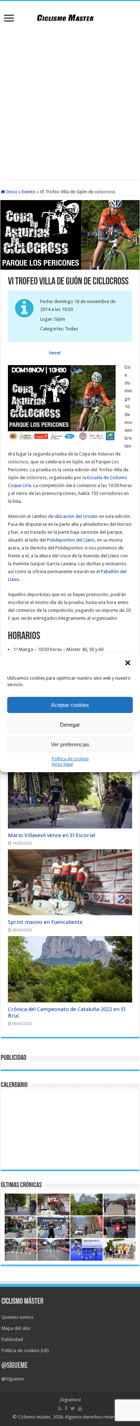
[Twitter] (73, 1408)
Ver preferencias (70, 744)
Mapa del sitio (16, 1328)
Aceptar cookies (70, 705)
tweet (55, 352)
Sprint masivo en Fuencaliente (45, 922)
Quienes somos (17, 1317)
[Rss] (59, 1408)
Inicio (11, 191)
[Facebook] (66, 1408)
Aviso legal (62, 764)
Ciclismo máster (34, 1417)
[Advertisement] (70, 103)
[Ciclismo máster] (70, 16)
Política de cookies (70, 758)
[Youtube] (80, 1408)
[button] (128, 663)
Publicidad (12, 1339)
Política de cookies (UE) (25, 1350)
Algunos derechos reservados (96, 1417)
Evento (29, 191)
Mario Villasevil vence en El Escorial (51, 835)
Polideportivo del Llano (71, 540)
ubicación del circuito (76, 516)
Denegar (70, 725)
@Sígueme (14, 1366)
